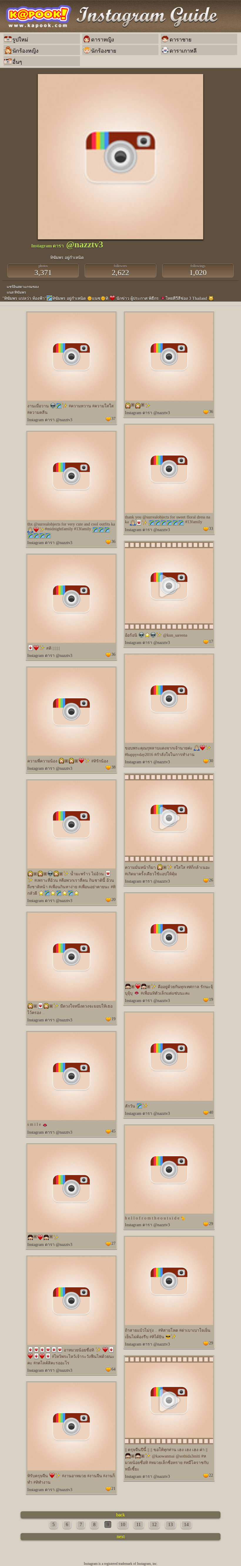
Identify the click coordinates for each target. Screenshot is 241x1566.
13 (170, 1524)
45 (113, 1131)
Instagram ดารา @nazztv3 (49, 420)
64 (113, 1369)
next (121, 1536)
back (120, 1514)
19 (211, 999)
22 (211, 1475)
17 (211, 641)
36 (211, 411)
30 (211, 761)
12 (154, 1524)
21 (113, 1488)
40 (211, 1112)
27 (113, 1243)
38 (113, 767)
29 (211, 1224)
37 (113, 418)
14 (186, 1524)
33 (211, 528)
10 (122, 1524)
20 (113, 899)
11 (138, 1524)
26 (211, 880)
